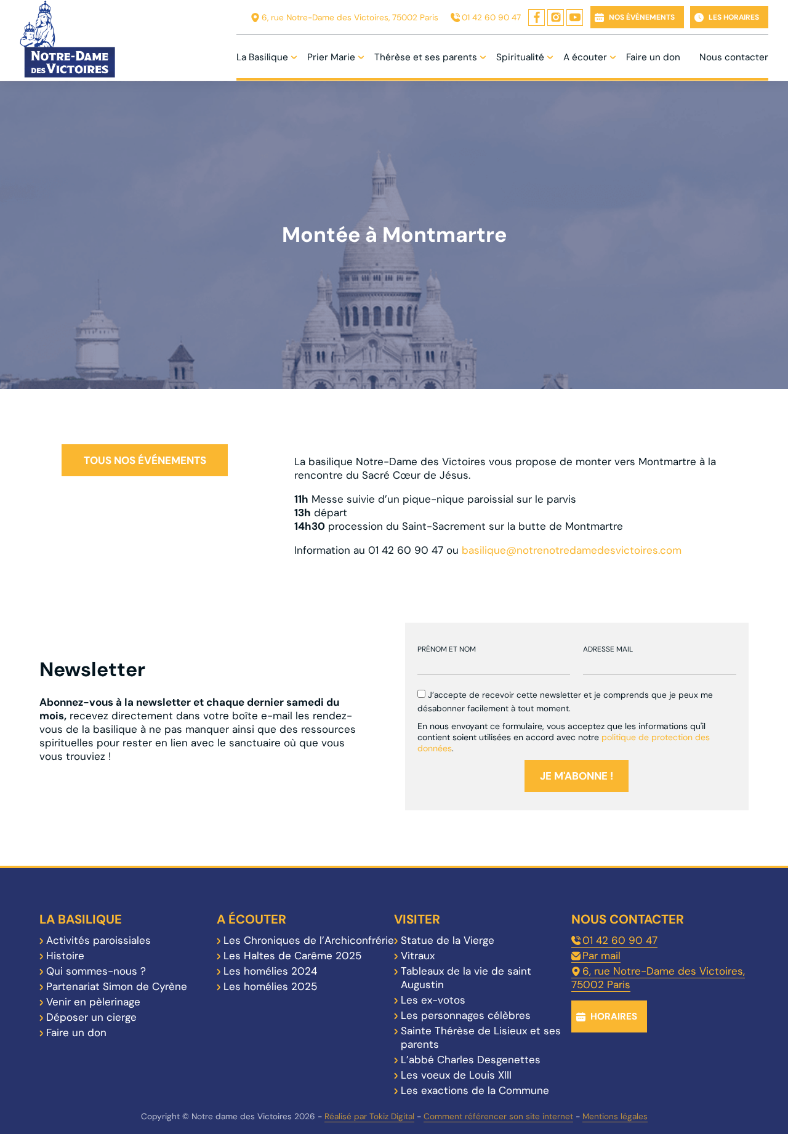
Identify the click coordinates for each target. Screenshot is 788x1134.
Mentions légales (615, 1116)
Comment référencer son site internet (498, 1116)
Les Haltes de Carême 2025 (292, 955)
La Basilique (262, 57)
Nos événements (642, 17)
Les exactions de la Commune (475, 1090)
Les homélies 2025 (270, 986)
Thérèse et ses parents (425, 57)
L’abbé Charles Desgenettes (471, 1059)
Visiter (417, 919)
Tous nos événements (145, 460)
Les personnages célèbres (466, 1015)
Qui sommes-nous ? (96, 971)
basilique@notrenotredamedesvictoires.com (571, 550)
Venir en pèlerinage (93, 1001)
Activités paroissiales (98, 940)
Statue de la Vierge (447, 940)
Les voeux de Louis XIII (456, 1075)
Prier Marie (331, 57)
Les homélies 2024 (270, 971)
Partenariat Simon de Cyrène (116, 986)
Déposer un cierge (91, 1017)
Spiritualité (520, 57)
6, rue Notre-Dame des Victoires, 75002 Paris (350, 17)
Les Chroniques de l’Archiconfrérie (308, 940)
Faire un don (653, 57)
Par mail (601, 955)
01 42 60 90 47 (491, 17)
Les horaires (734, 17)
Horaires (613, 1016)
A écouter (585, 57)
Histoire (65, 955)
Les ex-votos (433, 1000)
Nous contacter (733, 57)
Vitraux (418, 955)
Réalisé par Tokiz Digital (369, 1116)
